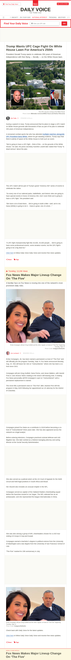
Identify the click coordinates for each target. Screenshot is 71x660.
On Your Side (25, 17)
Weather (62, 17)
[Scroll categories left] (10, 17)
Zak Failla (13, 118)
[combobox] (11, 4)
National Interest (39, 17)
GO (64, 23)
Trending (53, 17)
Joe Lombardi (15, 353)
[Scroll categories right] (69, 17)
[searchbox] (13, 4)
